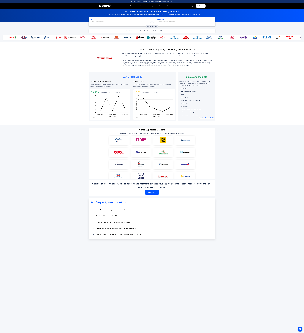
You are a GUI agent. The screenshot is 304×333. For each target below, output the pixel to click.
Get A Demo (152, 192)
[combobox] (119, 21)
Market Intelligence (150, 6)
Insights (161, 6)
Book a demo (200, 6)
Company (169, 6)
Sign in (193, 6)
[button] (300, 329)
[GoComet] (104, 6)
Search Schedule (152, 26)
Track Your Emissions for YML (207, 118)
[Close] (172, 2)
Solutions (140, 6)
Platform (132, 6)
